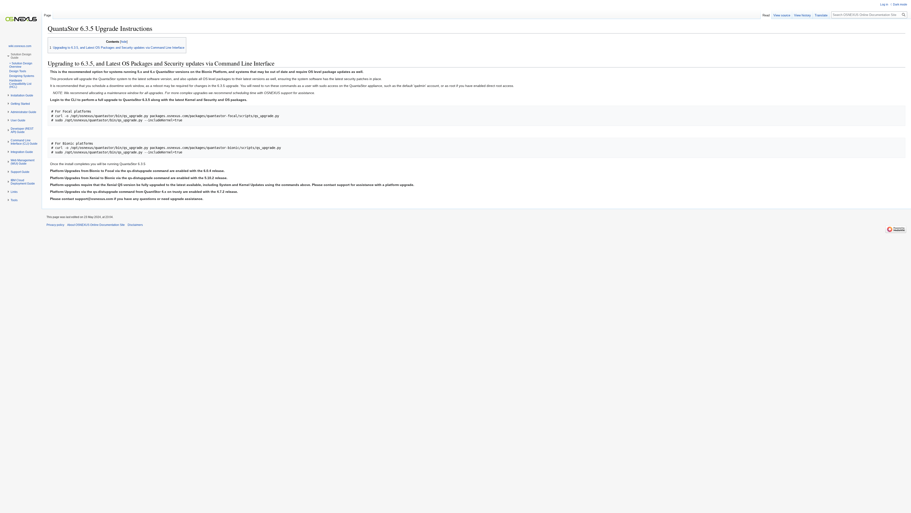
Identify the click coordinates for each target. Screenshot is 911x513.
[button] (22, 95)
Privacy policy (55, 225)
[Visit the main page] (21, 19)
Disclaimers (135, 225)
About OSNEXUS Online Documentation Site (96, 225)
